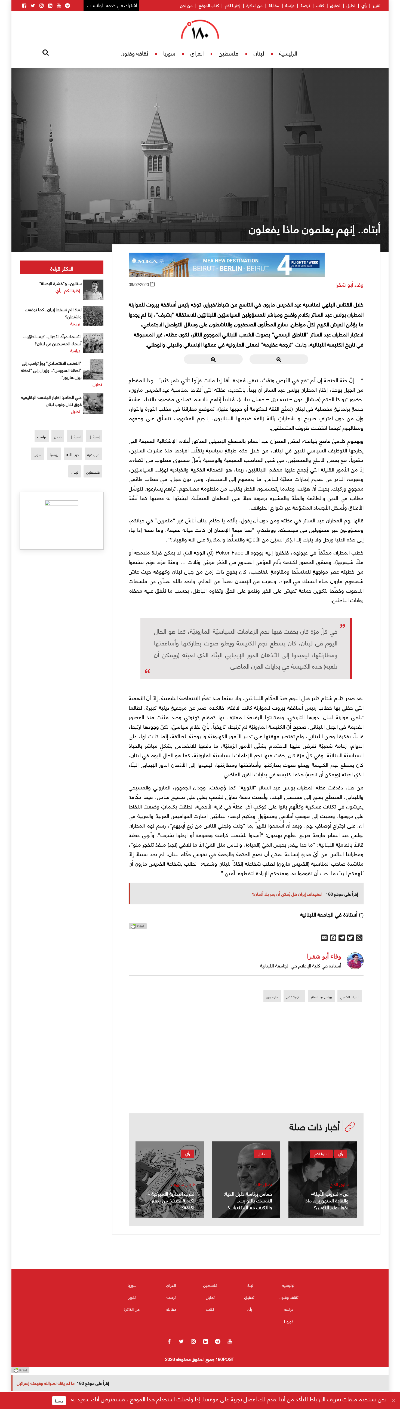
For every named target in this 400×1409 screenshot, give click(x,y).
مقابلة (274, 5)
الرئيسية (288, 53)
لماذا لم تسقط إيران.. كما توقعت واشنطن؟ (53, 312)
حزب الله (72, 454)
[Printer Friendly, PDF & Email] (138, 927)
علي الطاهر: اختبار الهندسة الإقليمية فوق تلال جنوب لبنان (51, 400)
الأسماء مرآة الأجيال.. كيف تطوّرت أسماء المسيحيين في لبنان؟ (53, 339)
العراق (197, 53)
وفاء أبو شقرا (350, 284)
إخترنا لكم (232, 5)
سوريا (169, 53)
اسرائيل (75, 436)
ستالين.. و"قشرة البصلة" (60, 283)
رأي (364, 5)
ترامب (41, 436)
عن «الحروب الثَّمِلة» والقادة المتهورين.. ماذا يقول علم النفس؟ (326, 1200)
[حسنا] (393, 1400)
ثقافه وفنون (134, 53)
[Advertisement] (246, 1075)
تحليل (351, 5)
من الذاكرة (255, 5)
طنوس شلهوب (183, 1184)
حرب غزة (93, 454)
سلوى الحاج (339, 1184)
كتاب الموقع (209, 5)
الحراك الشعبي (349, 997)
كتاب (320, 5)
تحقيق (335, 5)
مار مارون (272, 997)
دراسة (289, 5)
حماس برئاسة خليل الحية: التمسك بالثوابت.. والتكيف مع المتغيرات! (248, 1200)
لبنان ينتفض (294, 997)
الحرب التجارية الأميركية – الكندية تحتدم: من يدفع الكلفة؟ (172, 1200)
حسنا (59, 1400)
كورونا (288, 1321)
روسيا (54, 454)
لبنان (259, 53)
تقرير (376, 5)
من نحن (186, 5)
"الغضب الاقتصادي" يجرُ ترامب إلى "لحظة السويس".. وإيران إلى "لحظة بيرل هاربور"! (51, 370)
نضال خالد (264, 1184)
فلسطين (228, 53)
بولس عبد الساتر (321, 997)
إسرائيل (94, 436)
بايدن (57, 436)
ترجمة (305, 5)
